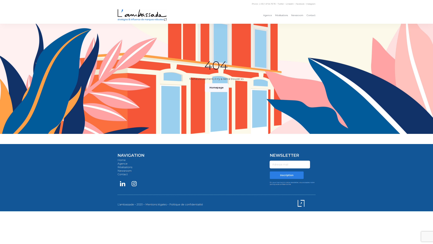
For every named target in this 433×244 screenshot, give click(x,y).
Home (122, 160)
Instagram (310, 4)
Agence (267, 15)
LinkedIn (290, 4)
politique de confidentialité (280, 184)
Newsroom (297, 15)
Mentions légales (156, 204)
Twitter (281, 4)
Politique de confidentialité (186, 204)
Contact (310, 15)
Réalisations (281, 15)
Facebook (300, 4)
